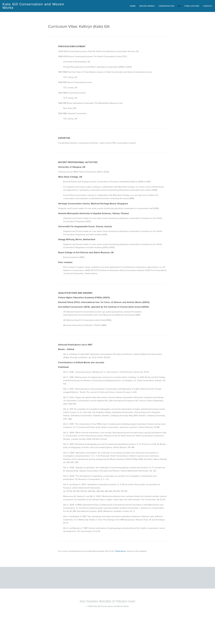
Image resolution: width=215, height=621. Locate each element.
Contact (208, 6)
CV (179, 6)
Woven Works (147, 6)
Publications (192, 6)
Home (133, 6)
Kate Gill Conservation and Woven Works (33, 6)
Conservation (166, 6)
